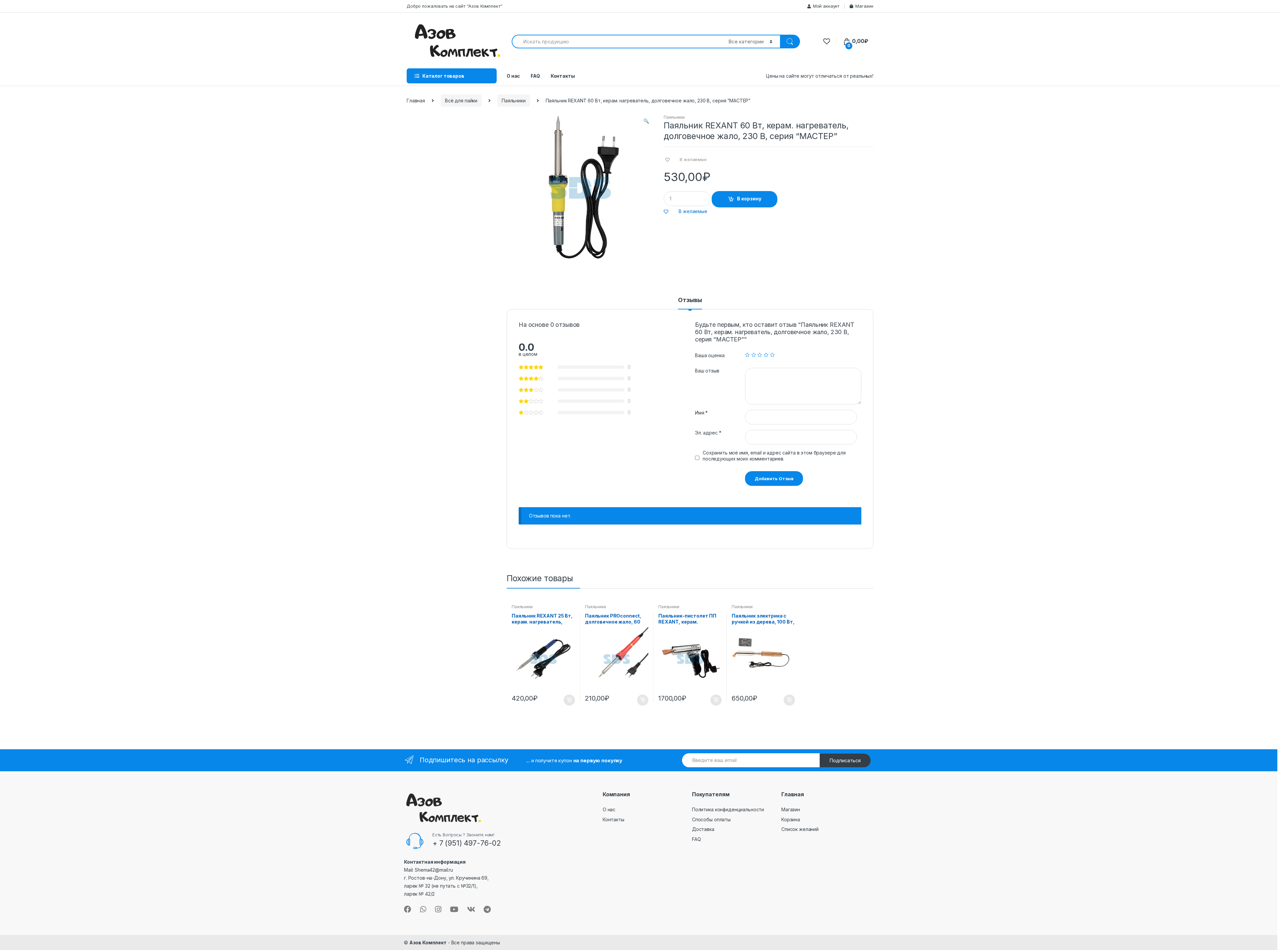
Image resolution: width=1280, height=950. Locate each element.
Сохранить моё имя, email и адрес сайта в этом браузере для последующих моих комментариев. (774, 455)
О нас (513, 76)
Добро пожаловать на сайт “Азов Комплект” (454, 6)
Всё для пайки (461, 100)
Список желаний (800, 829)
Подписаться (845, 760)
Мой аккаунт (826, 6)
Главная (416, 100)
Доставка (703, 829)
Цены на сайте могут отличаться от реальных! (819, 76)
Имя (701, 412)
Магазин (864, 6)
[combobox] (616, 41)
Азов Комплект (428, 942)
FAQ (535, 76)
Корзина (790, 819)
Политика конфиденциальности (728, 809)
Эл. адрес (708, 432)
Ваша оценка (709, 355)
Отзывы (690, 300)
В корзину (749, 198)
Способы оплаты (711, 819)
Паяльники (514, 100)
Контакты (563, 76)
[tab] (690, 303)
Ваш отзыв (707, 370)
